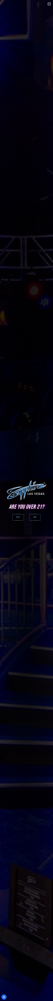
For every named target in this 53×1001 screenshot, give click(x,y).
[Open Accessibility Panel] (4, 997)
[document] (26, 500)
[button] (49, 4)
